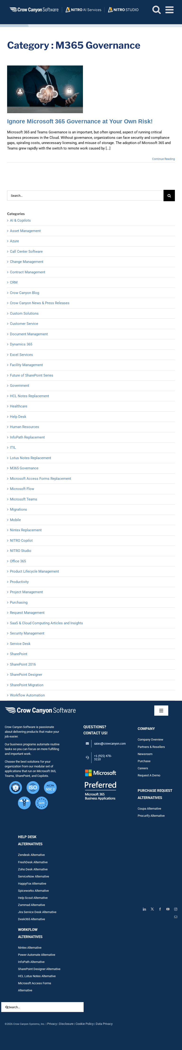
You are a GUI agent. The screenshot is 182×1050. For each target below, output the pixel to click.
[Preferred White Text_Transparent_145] (100, 770)
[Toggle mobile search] (156, 9)
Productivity (19, 582)
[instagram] (175, 909)
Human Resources (24, 427)
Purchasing (18, 602)
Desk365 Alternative (31, 919)
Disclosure (66, 1024)
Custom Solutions (24, 313)
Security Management (27, 633)
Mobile (15, 520)
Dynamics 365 (21, 344)
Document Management (29, 334)
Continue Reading (163, 159)
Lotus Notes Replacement (30, 458)
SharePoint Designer (26, 674)
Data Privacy (104, 1024)
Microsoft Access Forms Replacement (40, 478)
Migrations (18, 509)
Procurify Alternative (151, 815)
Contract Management (27, 272)
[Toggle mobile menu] (170, 9)
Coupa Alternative (149, 808)
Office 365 (18, 561)
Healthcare (18, 406)
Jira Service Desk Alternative (37, 912)
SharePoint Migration (26, 685)
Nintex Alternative (29, 947)
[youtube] (167, 909)
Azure (14, 241)
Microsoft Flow (22, 489)
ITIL (13, 447)
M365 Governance (24, 468)
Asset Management (25, 231)
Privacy (52, 1024)
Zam (24, 905)
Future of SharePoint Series (31, 375)
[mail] (175, 917)
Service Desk (20, 644)
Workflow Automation (27, 695)
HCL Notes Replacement (29, 396)
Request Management (27, 613)
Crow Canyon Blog (24, 293)
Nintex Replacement (26, 530)
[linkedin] (144, 909)
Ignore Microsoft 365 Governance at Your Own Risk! (80, 121)
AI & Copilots (20, 220)
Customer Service (24, 324)
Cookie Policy (85, 1024)
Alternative (38, 905)
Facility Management (26, 365)
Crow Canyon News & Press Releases (39, 303)
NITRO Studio (20, 551)
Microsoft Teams (23, 499)
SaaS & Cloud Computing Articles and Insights (46, 623)
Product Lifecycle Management (34, 571)
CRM (14, 282)
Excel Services (21, 355)
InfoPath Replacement (27, 437)
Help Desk (18, 417)
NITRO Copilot (21, 540)
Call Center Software (26, 251)
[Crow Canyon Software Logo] (40, 707)
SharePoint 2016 (23, 664)
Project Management (26, 592)
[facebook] (160, 909)
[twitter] (152, 909)
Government (19, 385)
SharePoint (18, 654)
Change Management (26, 262)
